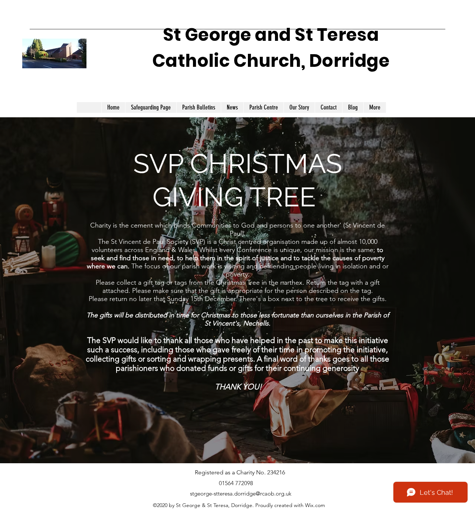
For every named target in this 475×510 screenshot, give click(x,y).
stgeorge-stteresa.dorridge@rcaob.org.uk (240, 493)
